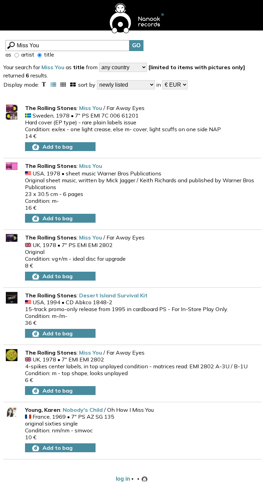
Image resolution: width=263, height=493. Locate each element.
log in (123, 479)
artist (27, 54)
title (48, 54)
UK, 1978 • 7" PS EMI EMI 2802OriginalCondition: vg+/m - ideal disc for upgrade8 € (75, 255)
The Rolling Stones (51, 107)
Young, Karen (42, 409)
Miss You (52, 67)
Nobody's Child (83, 409)
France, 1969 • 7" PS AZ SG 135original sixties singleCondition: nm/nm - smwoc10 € (69, 427)
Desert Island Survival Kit (113, 295)
